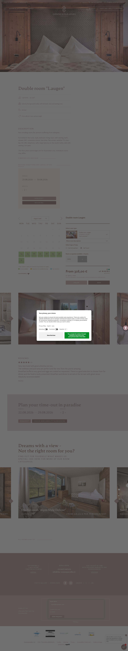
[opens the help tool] (125, 328)
